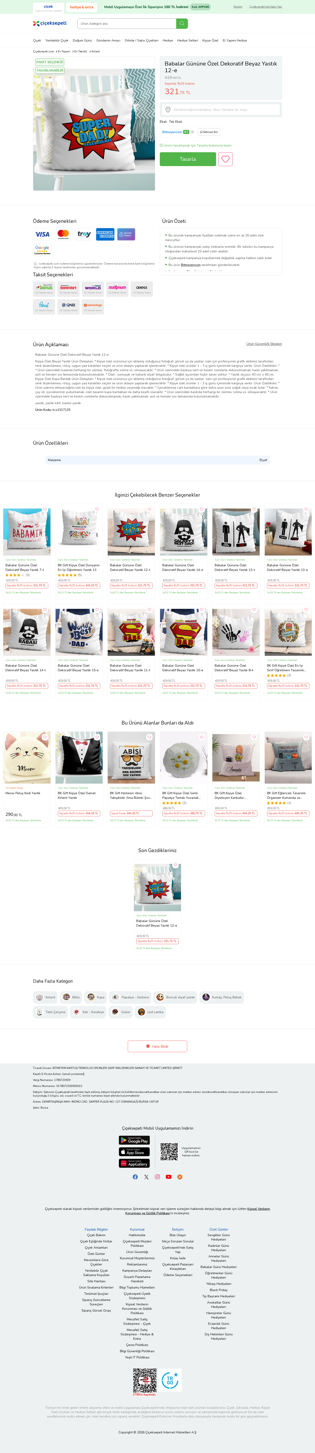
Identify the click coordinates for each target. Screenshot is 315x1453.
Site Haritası (96, 1281)
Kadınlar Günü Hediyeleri (218, 1248)
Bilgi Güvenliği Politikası (137, 1351)
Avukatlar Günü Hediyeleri (218, 1304)
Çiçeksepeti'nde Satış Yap (265, 7)
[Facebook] (135, 1176)
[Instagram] (157, 1176)
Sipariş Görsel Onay (96, 1310)
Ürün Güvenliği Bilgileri (264, 343)
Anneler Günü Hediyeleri (218, 1258)
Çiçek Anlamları (96, 1247)
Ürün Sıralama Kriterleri (96, 1287)
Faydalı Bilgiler (96, 1229)
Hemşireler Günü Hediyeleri (218, 1315)
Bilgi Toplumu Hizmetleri (137, 1287)
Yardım (237, 7)
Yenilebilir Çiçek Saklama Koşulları (96, 1272)
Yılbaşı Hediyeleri (218, 1284)
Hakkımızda (137, 1235)
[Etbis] (144, 1382)
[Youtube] (168, 1176)
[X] (146, 1176)
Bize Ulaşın (178, 1235)
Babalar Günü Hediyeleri (219, 1267)
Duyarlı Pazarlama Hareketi (137, 1279)
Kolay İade (178, 1258)
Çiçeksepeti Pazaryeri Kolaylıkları (177, 1266)
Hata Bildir (160, 1046)
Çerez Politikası (137, 1345)
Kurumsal (137, 1229)
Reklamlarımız (137, 1264)
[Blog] (179, 1176)
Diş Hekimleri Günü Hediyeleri (219, 1336)
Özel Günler (96, 1254)
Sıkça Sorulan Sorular (178, 1241)
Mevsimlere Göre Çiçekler (96, 1262)
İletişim (178, 1229)
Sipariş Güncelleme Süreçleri (96, 1302)
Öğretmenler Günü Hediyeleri (218, 1275)
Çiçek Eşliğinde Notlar (96, 1241)
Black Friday (219, 1290)
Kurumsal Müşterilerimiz (137, 1258)
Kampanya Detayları (137, 1270)
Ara (182, 23)
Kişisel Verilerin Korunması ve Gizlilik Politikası (137, 1308)
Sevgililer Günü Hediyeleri (219, 1237)
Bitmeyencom (172, 132)
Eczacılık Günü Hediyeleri (218, 1326)
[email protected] (73, 1074)
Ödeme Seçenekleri (177, 1275)
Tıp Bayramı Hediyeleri (218, 1296)
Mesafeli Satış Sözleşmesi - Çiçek (137, 1321)
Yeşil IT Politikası (137, 1357)
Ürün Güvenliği (137, 1252)
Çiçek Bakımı (96, 1235)
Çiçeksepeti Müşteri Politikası (137, 1243)
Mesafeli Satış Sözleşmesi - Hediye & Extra (137, 1334)
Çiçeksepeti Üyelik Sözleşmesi (137, 1296)
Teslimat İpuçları (96, 1294)
